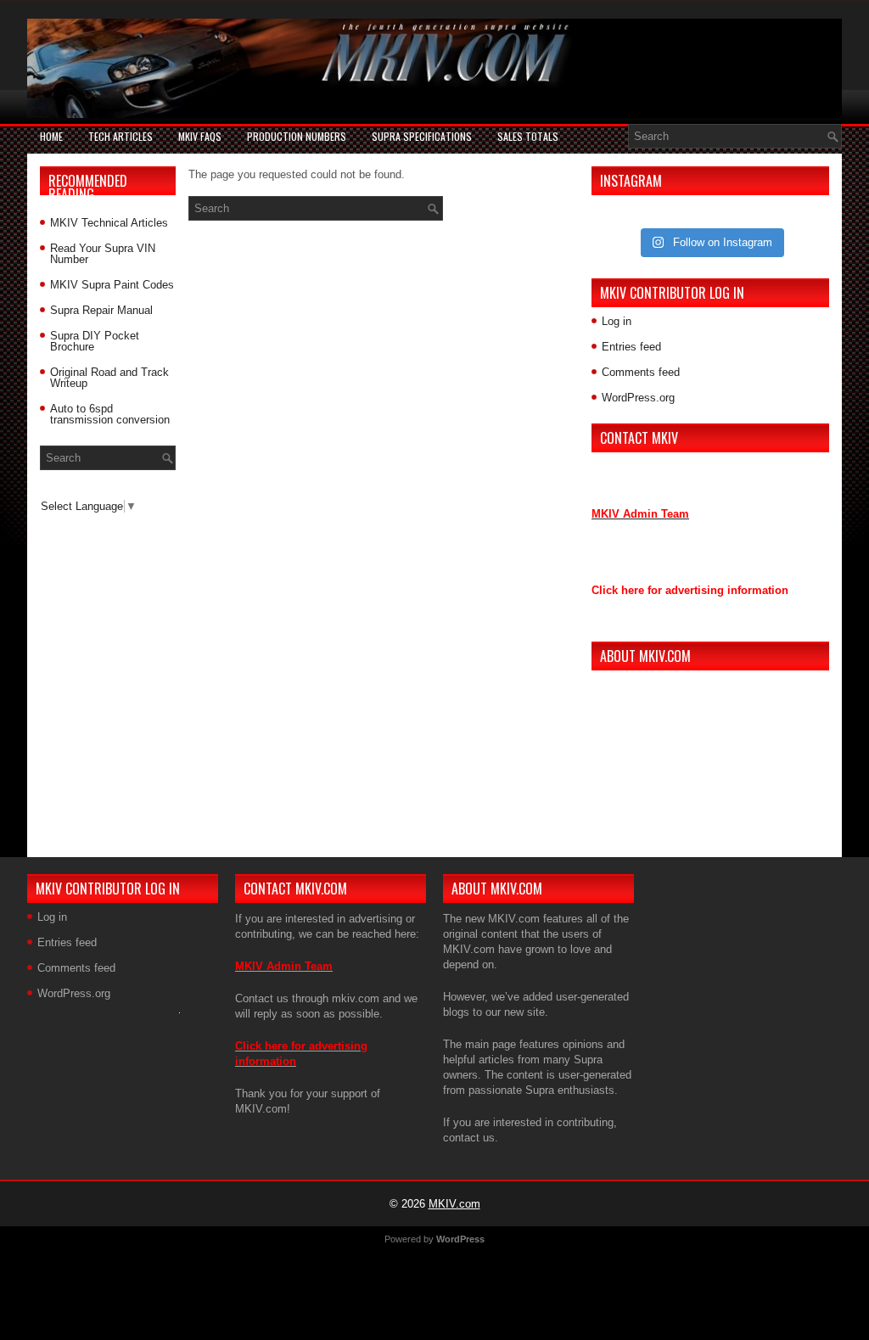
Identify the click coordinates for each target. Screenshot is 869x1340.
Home (51, 136)
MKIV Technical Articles (109, 222)
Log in (616, 321)
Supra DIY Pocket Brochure (94, 341)
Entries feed (631, 346)
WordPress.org (638, 397)
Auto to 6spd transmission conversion (110, 414)
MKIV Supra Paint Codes (112, 284)
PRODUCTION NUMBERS (296, 136)
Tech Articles (120, 136)
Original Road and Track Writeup (109, 378)
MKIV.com (454, 1203)
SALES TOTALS (527, 136)
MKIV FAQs (199, 136)
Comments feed (641, 372)
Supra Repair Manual (101, 310)
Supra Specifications (422, 136)
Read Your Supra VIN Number (102, 254)
